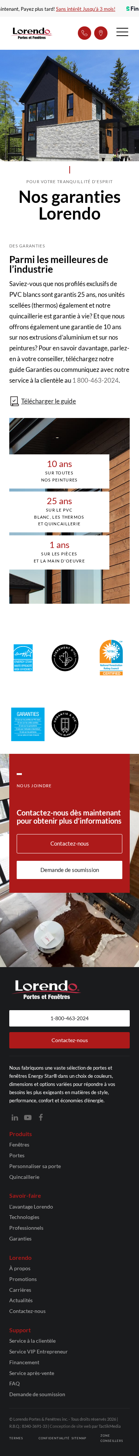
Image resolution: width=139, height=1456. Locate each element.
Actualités (21, 1300)
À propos (19, 1268)
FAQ (14, 1383)
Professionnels (26, 1228)
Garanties (20, 1238)
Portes (16, 1155)
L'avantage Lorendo (31, 1206)
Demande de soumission (37, 1394)
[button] (122, 33)
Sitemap (79, 1438)
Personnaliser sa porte (35, 1166)
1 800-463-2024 (95, 380)
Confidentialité (54, 1438)
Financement (24, 1362)
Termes (16, 1438)
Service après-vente (31, 1373)
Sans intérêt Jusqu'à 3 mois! (87, 9)
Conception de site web (70, 1426)
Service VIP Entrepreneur (38, 1351)
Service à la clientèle (32, 1340)
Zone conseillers (111, 1438)
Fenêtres (19, 1144)
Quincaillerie (24, 1177)
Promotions (23, 1279)
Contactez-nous (27, 1311)
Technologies (24, 1217)
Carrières (20, 1290)
